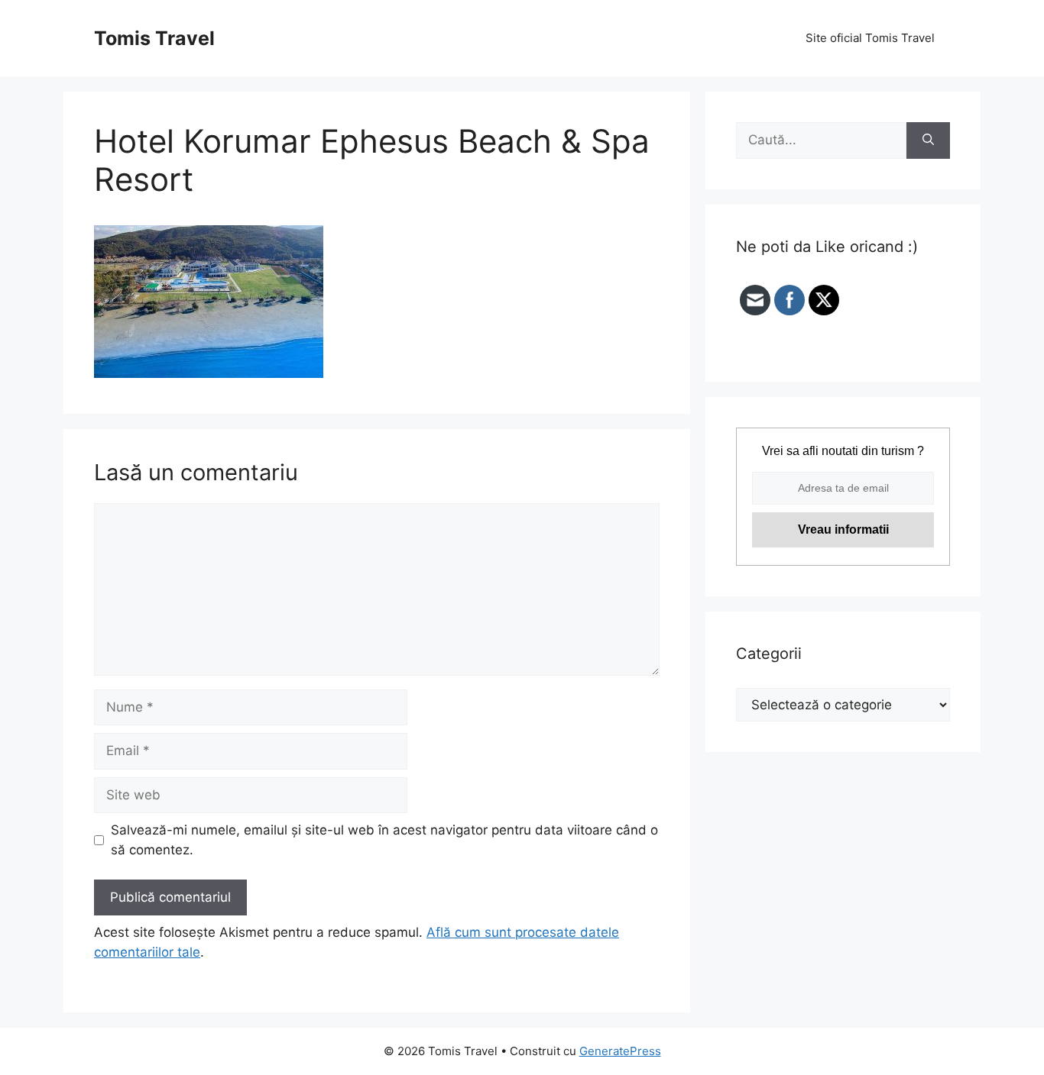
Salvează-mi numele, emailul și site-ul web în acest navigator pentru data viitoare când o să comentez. (384, 839)
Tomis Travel (154, 38)
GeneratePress (620, 1051)
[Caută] (928, 140)
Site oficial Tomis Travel (870, 38)
